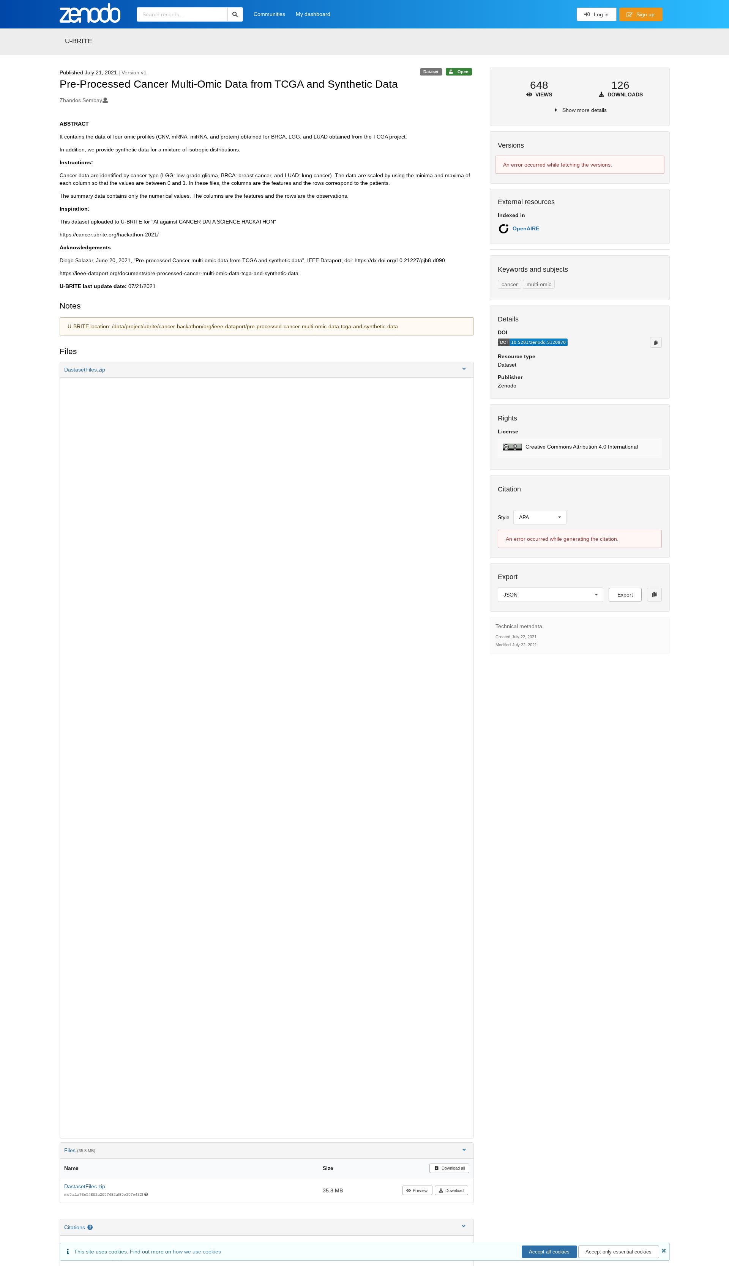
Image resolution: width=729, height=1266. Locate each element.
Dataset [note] (431, 71)
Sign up (645, 14)
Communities (269, 14)
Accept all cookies (549, 1252)
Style (504, 517)
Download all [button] (452, 1168)
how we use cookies (197, 1252)
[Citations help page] (91, 1227)
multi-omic (539, 284)
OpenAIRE (526, 228)
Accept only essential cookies (618, 1252)
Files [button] (79, 1150)
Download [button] (454, 1190)
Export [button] (625, 595)
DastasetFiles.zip (84, 1186)
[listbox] (539, 517)
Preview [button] (420, 1190)
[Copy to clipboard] (655, 342)
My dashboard (313, 14)
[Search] (235, 14)
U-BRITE (78, 41)
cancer (510, 284)
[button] (267, 369)
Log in (600, 14)
